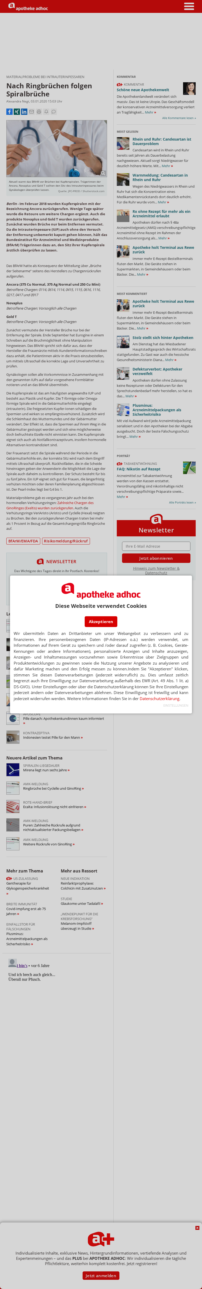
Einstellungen (175, 705)
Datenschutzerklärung (159, 698)
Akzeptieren (101, 621)
